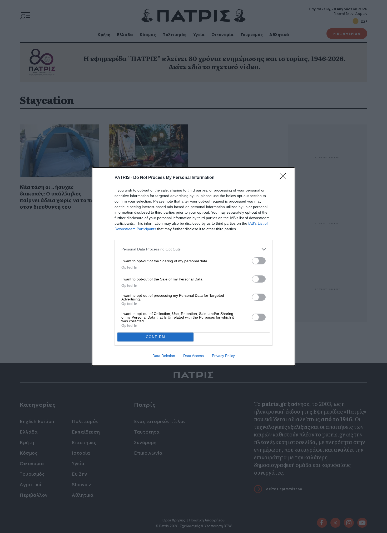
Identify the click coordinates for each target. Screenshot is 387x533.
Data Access (193, 356)
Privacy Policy (223, 356)
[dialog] (193, 267)
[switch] (259, 260)
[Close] (285, 178)
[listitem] (193, 249)
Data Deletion (163, 356)
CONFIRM (155, 337)
